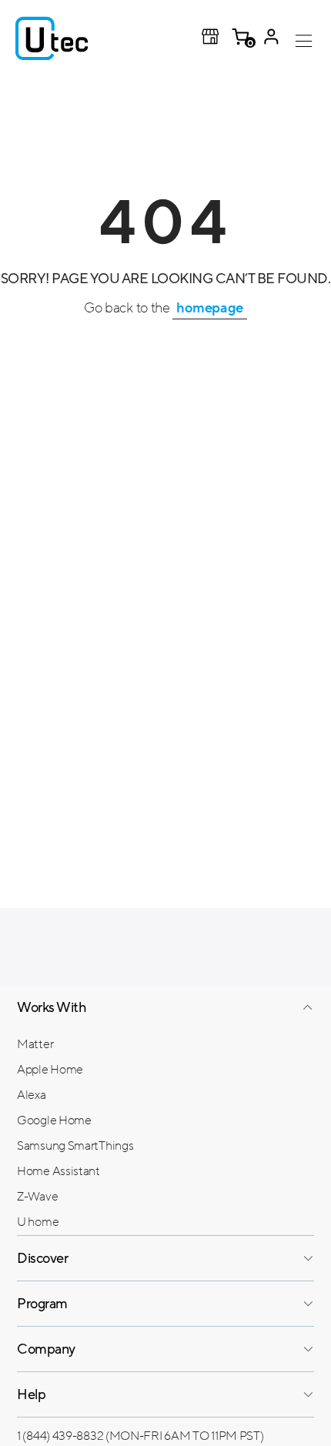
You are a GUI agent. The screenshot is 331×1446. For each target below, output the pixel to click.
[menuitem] (165, 1043)
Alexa (31, 1095)
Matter (35, 1044)
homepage (209, 308)
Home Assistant (58, 1171)
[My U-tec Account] (271, 38)
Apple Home (50, 1069)
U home (38, 1222)
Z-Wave (37, 1196)
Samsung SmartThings (75, 1145)
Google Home (54, 1120)
